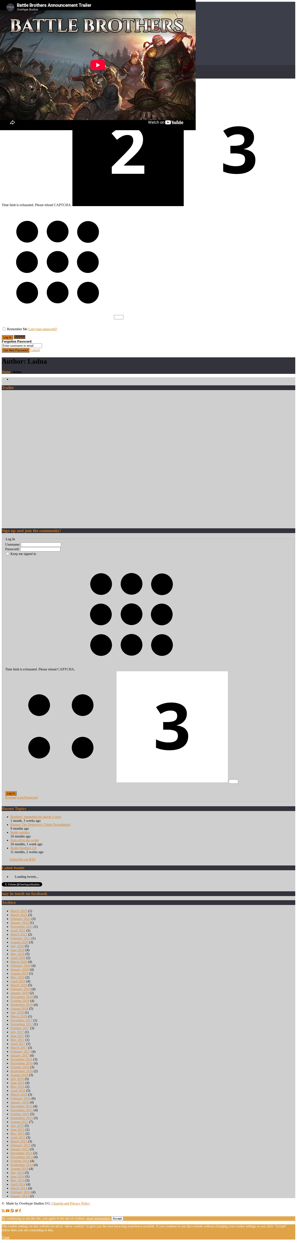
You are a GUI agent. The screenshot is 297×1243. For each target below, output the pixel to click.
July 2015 (17, 1126)
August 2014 (19, 1169)
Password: (12, 549)
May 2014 (17, 1180)
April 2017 (17, 1044)
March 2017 (18, 1047)
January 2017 (19, 1055)
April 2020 (17, 958)
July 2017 (17, 1032)
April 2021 (17, 930)
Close (6, 1237)
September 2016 (21, 1071)
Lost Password (27, 797)
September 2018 (21, 1005)
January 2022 (19, 922)
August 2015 (19, 1122)
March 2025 (18, 911)
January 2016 (19, 1102)
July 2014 (17, 1172)
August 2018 (19, 1008)
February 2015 (20, 1145)
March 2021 (18, 934)
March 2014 (18, 1188)
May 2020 (17, 954)
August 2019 (19, 973)
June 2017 (17, 1036)
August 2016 (19, 1075)
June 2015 (17, 1129)
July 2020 (17, 946)
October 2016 (19, 1067)
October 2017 (19, 1028)
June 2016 (17, 1083)
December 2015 (21, 1106)
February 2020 (20, 965)
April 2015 (17, 1137)
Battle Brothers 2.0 (23, 848)
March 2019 (18, 985)
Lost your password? (42, 329)
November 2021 (21, 926)
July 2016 (17, 1079)
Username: (13, 544)
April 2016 (17, 1090)
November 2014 (21, 1157)
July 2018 (17, 1012)
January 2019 (19, 993)
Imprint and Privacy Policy (71, 1203)
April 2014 (17, 1184)
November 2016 (21, 1063)
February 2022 (20, 919)
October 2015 (19, 1114)
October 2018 (19, 1001)
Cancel (35, 350)
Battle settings (20, 832)
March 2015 (18, 1141)
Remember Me (17, 329)
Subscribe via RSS (22, 859)
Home (6, 372)
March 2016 (18, 1094)
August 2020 (19, 942)
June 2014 (17, 1176)
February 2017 (20, 1051)
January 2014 (19, 1196)
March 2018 (18, 1016)
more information (98, 1218)
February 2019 (20, 989)
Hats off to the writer (24, 840)
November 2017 (21, 1024)
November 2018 (21, 997)
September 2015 (21, 1118)
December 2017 (21, 1020)
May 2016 (17, 1087)
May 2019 (17, 977)
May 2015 (17, 1133)
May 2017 (17, 1040)
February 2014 (20, 1192)
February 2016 (20, 1098)
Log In (11, 793)
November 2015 (21, 1110)
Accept (117, 1218)
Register (19, 337)
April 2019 (17, 981)
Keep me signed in (23, 554)
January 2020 (19, 969)
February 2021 (20, 938)
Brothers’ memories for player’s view (35, 817)
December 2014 (21, 1153)
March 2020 (18, 962)
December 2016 (21, 1059)
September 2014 (21, 1165)
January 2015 (19, 1149)
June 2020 (17, 950)
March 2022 (18, 915)
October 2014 (19, 1161)
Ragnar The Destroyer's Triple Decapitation (40, 824)
